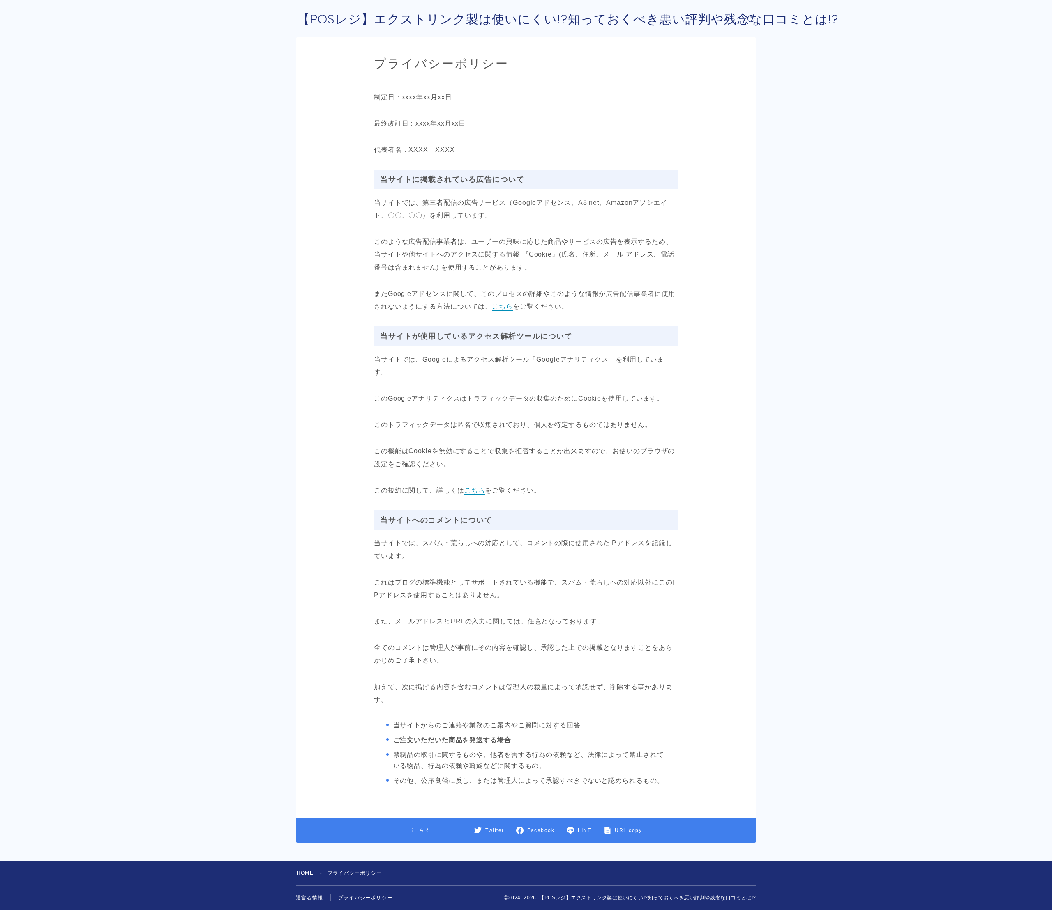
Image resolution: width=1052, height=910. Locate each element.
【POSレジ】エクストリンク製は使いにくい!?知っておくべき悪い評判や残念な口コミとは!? (568, 19)
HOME (305, 873)
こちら (502, 306)
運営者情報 (309, 898)
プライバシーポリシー (365, 898)
